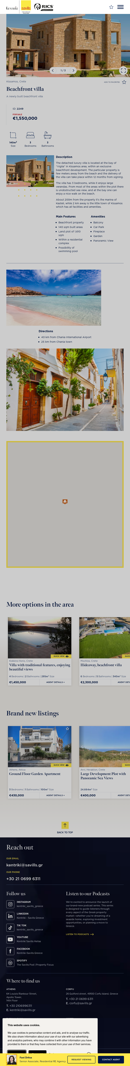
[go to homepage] (18, 7)
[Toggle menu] (120, 7)
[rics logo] (45, 7)
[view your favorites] (111, 7)
